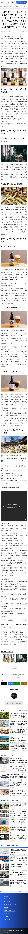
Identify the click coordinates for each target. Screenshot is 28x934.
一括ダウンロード (15, 668)
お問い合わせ (7, 919)
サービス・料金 (7, 899)
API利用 (6, 916)
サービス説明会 (7, 901)
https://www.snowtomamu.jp (9, 644)
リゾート (10, 677)
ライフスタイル (22, 674)
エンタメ (12, 6)
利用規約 (6, 907)
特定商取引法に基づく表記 (10, 904)
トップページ (5, 892)
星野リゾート (24, 31)
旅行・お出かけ (13, 674)
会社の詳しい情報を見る (14, 703)
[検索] (13, 2)
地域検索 (6, 6)
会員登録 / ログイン (21, 2)
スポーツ (18, 6)
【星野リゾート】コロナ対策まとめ (17, 620)
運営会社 (6, 896)
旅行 (18, 677)
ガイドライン (7, 913)
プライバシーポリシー (9, 910)
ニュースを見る (22, 710)
